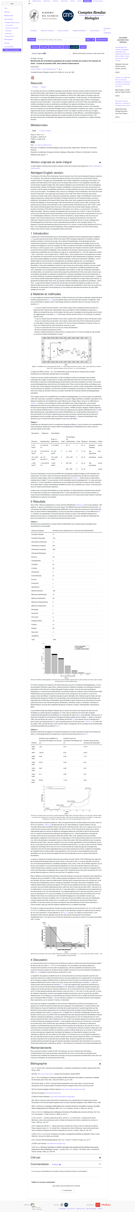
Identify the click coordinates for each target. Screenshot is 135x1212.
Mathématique (37, 1)
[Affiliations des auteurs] (60, 69)
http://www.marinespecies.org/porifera (62, 1096)
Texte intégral (8, 19)
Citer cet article (46, 131)
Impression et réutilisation (107, 30)
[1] (31, 239)
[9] (79, 715)
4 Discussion (8, 33)
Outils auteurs (95, 30)
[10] (87, 717)
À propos (34, 30)
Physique (55, 1)
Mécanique (47, 1)
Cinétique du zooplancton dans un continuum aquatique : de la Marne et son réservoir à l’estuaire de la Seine (123, 81)
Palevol (73, 1)
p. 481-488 (74, 47)
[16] (64, 1028)
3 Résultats (8, 31)
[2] (54, 285)
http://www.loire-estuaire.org (56, 1143)
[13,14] (62, 984)
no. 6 (66, 47)
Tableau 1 (34, 403)
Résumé (7, 12)
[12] (73, 719)
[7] (76, 416)
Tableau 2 (80, 505)
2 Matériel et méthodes (11, 28)
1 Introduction (9, 25)
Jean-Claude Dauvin (49, 69)
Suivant (83, 47)
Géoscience (64, 1)
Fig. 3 (57, 726)
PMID (32, 142)
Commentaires (9, 47)
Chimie (80, 1)
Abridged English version (12, 22)
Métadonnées (8, 15)
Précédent (35, 47)
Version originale (38, 53)
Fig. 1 (49, 300)
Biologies (87, 1)
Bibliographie (8, 39)
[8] (77, 424)
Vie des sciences (98, 1)
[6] (96, 410)
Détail (34, 131)
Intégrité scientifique (79, 30)
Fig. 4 (65, 913)
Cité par (6, 43)
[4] (54, 314)
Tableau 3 (89, 721)
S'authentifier (67, 1190)
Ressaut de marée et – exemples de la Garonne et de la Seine (122, 103)
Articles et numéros (47, 30)
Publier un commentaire (12, 50)
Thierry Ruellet (35, 69)
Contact (100, 1208)
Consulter (31, 39)
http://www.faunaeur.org (52, 1093)
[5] (53, 410)
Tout (88, 40)
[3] (38, 304)
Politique (55, 1164)
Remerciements (9, 36)
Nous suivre (81, 1208)
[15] (63, 1012)
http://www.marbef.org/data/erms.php (73, 1089)
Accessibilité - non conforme (67, 1208)
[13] (90, 982)
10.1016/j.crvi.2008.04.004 (43, 145)
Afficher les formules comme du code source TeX (88, 53)
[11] (54, 719)
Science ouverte (63, 30)
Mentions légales (91, 1208)
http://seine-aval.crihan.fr (46, 1074)
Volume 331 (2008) (55, 47)
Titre (5, 8)
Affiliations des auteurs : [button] (39, 155)
